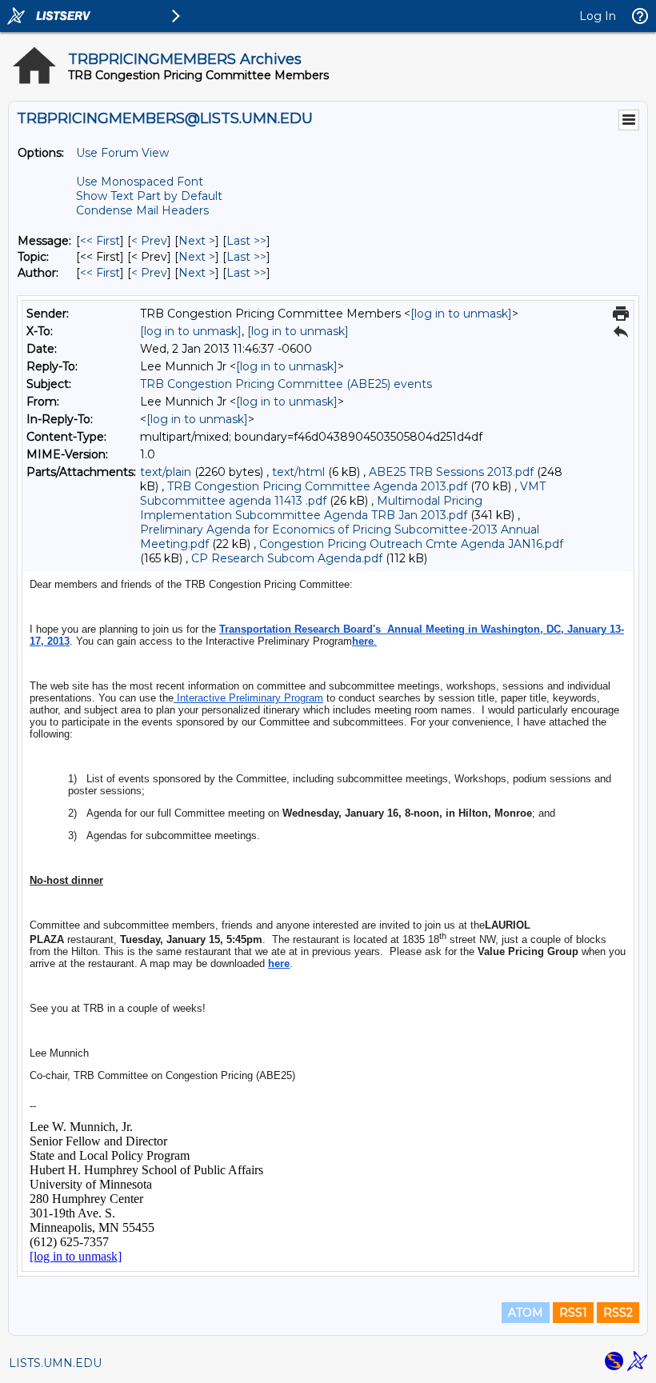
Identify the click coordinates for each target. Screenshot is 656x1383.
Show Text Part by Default (149, 196)
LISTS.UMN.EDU (55, 1363)
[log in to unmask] (461, 313)
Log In (597, 16)
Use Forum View (122, 153)
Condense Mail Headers (142, 210)
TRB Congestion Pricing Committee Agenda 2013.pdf (317, 486)
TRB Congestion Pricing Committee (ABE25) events (286, 384)
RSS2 (618, 1312)
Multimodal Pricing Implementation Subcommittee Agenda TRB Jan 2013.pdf (311, 508)
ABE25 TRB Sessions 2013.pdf (451, 472)
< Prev (149, 241)
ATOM (525, 1312)
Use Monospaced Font (139, 181)
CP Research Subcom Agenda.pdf (286, 558)
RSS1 (573, 1312)
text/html (298, 472)
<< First (100, 241)
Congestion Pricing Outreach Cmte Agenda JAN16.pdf (411, 544)
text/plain (165, 472)
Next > (196, 241)
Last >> (246, 241)
